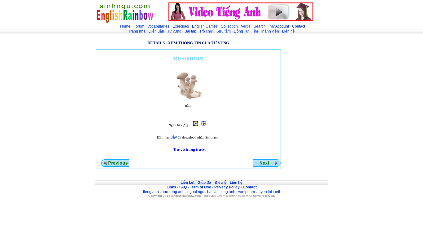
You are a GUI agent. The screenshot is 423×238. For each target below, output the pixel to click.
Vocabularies (158, 26)
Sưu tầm (223, 31)
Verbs (246, 26)
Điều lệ (221, 182)
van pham (246, 192)
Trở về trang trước (190, 150)
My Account (279, 26)
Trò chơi (206, 31)
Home (125, 26)
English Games (205, 26)
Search (260, 26)
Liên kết (187, 182)
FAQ (183, 187)
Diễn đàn (156, 31)
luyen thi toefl (269, 192)
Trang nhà (137, 31)
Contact (298, 26)
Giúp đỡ (205, 182)
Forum (138, 26)
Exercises (180, 26)
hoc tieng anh (173, 192)
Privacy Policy (227, 187)
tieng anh (151, 192)
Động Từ (241, 31)
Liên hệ (288, 31)
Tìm (255, 31)
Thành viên (269, 31)
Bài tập (190, 31)
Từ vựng (174, 31)
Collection (229, 26)
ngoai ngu (195, 192)
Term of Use (200, 187)
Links (171, 187)
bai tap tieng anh (221, 192)
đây (174, 137)
